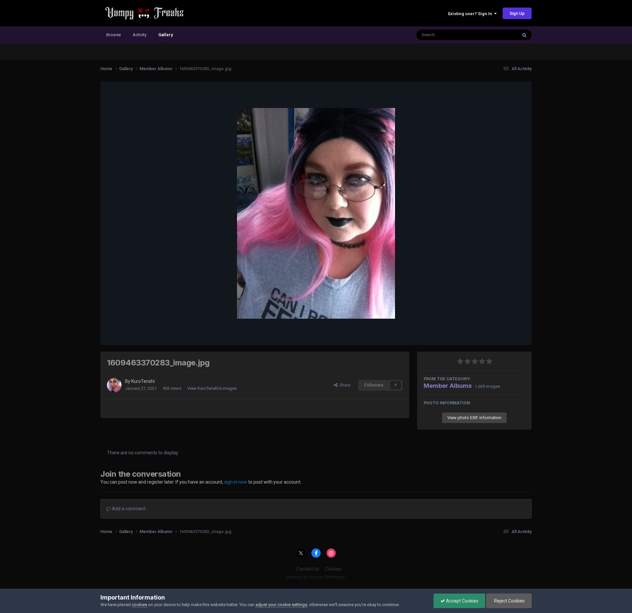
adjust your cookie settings (281, 604)
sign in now (235, 482)
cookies (139, 604)
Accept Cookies (461, 600)
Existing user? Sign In (471, 13)
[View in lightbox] (316, 213)
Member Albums (448, 385)
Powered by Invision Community (316, 577)
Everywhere (497, 35)
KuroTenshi (143, 381)
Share (343, 385)
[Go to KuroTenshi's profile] (114, 385)
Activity (139, 34)
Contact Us (308, 569)
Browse (113, 34)
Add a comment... (129, 508)
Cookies (333, 569)
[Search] (524, 35)
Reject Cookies (509, 600)
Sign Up (517, 13)
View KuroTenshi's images (212, 388)
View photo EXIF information (474, 417)
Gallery (165, 34)
